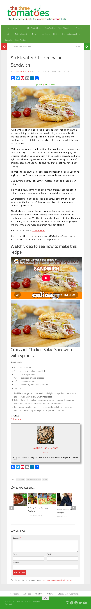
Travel (78, 28)
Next (55, 34)
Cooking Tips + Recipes (21, 46)
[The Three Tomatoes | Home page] (36, 12)
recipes (45, 479)
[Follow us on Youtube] (84, 603)
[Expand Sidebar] (4, 46)
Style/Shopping (64, 28)
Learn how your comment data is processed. (59, 580)
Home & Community (70, 34)
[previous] (11, 508)
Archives (50, 594)
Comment (17, 538)
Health (7, 34)
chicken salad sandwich (34, 479)
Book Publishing (21, 40)
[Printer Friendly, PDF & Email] (45, 84)
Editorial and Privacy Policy (68, 594)
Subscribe (8, 40)
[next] (73, 508)
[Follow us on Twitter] (80, 603)
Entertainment (21, 34)
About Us (16, 28)
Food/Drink (49, 28)
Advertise (27, 594)
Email (49, 554)
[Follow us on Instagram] (67, 603)
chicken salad (20, 479)
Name (15, 554)
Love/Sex (44, 34)
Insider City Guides (32, 28)
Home (7, 28)
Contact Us (14, 594)
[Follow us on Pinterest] (76, 603)
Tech (34, 34)
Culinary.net (38, 230)
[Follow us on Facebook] (71, 603)
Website (16, 563)
